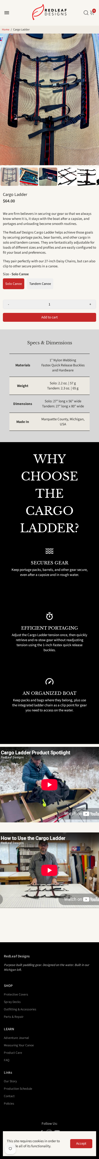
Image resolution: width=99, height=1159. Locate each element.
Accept (81, 1143)
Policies (9, 1103)
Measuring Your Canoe (19, 1045)
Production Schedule (18, 1088)
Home (5, 30)
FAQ (6, 1060)
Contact (9, 1096)
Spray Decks (12, 1002)
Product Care (13, 1052)
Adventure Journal (16, 1038)
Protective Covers (16, 994)
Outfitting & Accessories (20, 1009)
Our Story (10, 1081)
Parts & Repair (14, 1016)
